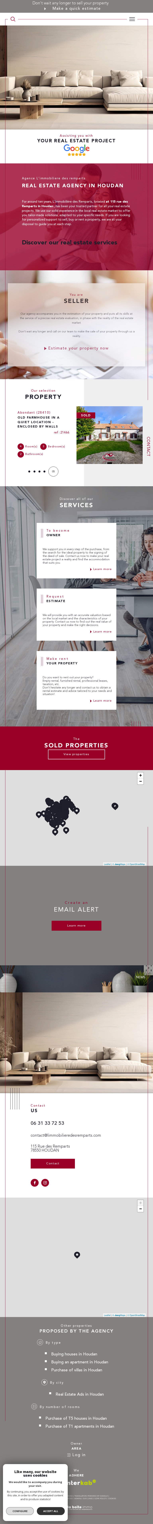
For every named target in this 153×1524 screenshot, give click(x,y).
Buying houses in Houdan (74, 1350)
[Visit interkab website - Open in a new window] (80, 1478)
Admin (77, 1494)
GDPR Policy (100, 1494)
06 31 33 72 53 (47, 1119)
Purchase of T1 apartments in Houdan (79, 1422)
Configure (20, 1511)
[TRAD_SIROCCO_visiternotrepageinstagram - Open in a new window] (45, 1178)
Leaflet (107, 859)
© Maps (119, 859)
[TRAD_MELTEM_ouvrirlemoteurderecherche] (13, 19)
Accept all (50, 1511)
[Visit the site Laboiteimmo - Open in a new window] (76, 1507)
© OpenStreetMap (136, 859)
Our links (88, 1494)
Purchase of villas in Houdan (76, 1366)
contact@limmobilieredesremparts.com (66, 1131)
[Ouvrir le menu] (132, 19)
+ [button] (140, 770)
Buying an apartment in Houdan (79, 1358)
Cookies (112, 1494)
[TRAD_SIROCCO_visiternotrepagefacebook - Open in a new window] (35, 1178)
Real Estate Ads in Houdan (80, 1390)
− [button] (140, 776)
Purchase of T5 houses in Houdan (76, 1414)
